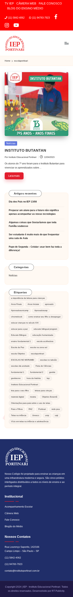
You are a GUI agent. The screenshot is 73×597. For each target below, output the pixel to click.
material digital (17, 397)
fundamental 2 (36, 372)
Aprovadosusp (40, 310)
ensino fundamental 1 (21, 341)
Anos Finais (16, 304)
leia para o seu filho (20, 390)
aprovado (49, 304)
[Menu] (66, 43)
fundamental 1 (17, 372)
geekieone (16, 378)
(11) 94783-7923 (13, 564)
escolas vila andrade (20, 366)
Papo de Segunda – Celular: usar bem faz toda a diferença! (35, 248)
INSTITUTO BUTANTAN (25, 150)
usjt (56, 415)
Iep (48, 378)
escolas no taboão (48, 360)
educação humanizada (43, 335)
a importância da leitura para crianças (28, 298)
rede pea (56, 409)
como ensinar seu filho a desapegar (44, 317)
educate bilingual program (45, 329)
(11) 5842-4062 (13, 557)
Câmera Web (12, 513)
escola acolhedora (45, 341)
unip (47, 415)
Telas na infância (18, 415)
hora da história (34, 378)
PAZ (30, 409)
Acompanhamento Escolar (19, 506)
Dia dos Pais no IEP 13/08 (23, 201)
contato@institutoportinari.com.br (22, 570)
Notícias (11, 143)
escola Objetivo (18, 354)
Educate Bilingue (18, 335)
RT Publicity (58, 591)
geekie (52, 372)
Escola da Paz (17, 347)
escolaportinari (37, 354)
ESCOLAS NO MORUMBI (22, 360)
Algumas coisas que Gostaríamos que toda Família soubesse (32, 224)
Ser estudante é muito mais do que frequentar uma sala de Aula (34, 236)
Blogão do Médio (14, 526)
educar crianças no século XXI (25, 323)
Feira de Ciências (43, 366)
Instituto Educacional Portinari (24, 384)
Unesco (35, 415)
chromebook (16, 317)
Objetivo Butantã (49, 397)
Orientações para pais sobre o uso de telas (30, 403)
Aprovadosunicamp (19, 310)
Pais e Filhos (17, 409)
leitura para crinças (43, 390)
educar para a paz (19, 329)
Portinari (42, 409)
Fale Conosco (12, 519)
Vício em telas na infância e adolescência (29, 421)
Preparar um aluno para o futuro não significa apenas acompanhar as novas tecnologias (34, 212)
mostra (33, 397)
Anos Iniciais (33, 304)
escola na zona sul (38, 347)
